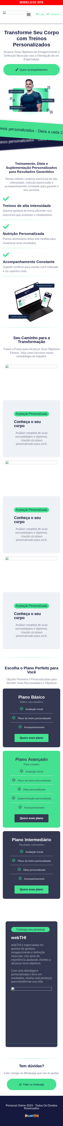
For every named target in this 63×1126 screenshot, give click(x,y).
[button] (29, 14)
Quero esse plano (31, 737)
